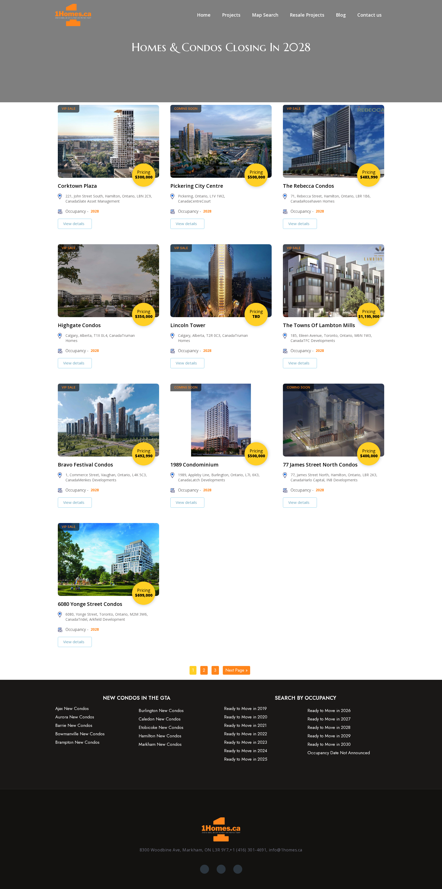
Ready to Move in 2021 (245, 725)
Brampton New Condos (77, 742)
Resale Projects (307, 15)
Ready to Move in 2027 (328, 719)
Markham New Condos (160, 744)
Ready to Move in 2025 (245, 759)
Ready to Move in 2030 (329, 744)
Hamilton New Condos (160, 736)
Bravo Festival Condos (85, 464)
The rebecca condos (308, 185)
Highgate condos (79, 325)
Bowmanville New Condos (80, 734)
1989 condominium (194, 464)
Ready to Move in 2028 (328, 727)
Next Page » (236, 670)
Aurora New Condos (74, 717)
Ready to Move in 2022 (245, 734)
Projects (231, 15)
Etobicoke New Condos (161, 727)
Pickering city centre (196, 185)
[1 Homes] (73, 14)
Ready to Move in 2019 (245, 708)
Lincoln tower (187, 325)
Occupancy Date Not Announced (338, 753)
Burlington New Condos (161, 710)
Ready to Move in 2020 (245, 717)
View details (74, 223)
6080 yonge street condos (90, 604)
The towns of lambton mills (319, 325)
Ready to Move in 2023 (245, 742)
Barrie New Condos (73, 725)
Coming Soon (185, 108)
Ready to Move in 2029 (329, 736)
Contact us (369, 15)
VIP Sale (68, 108)
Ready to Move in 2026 (329, 710)
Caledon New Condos (160, 719)
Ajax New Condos (72, 708)
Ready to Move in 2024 (245, 751)
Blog (341, 15)
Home (204, 15)
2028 (95, 211)
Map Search (265, 15)
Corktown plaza (77, 185)
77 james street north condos (320, 464)
